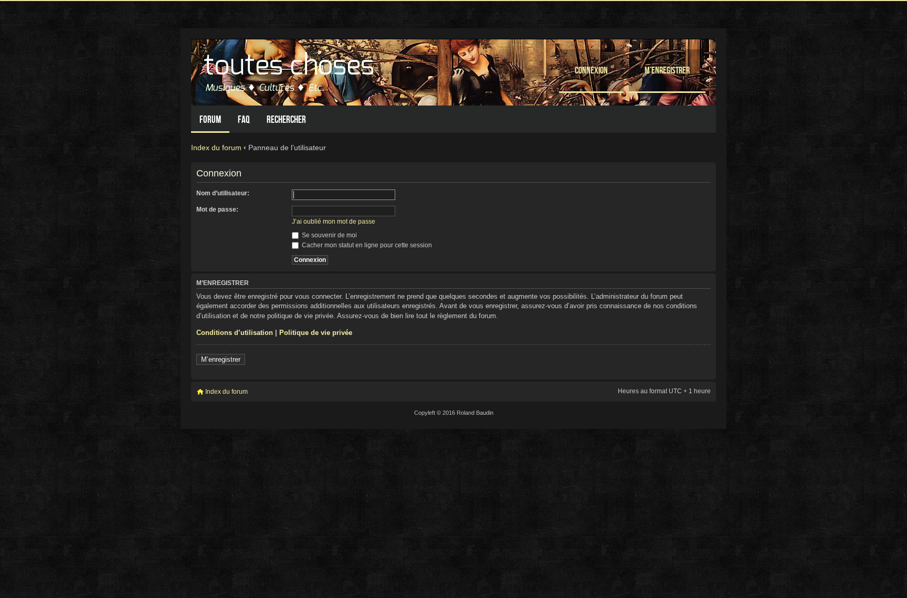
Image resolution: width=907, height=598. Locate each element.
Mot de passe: (217, 209)
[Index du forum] (290, 69)
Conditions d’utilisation (234, 333)
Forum (210, 119)
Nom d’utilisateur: (222, 193)
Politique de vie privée (315, 333)
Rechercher (286, 119)
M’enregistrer (667, 70)
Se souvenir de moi (328, 235)
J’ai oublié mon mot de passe (333, 221)
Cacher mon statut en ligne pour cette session (366, 245)
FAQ (244, 119)
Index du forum (216, 147)
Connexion (591, 70)
